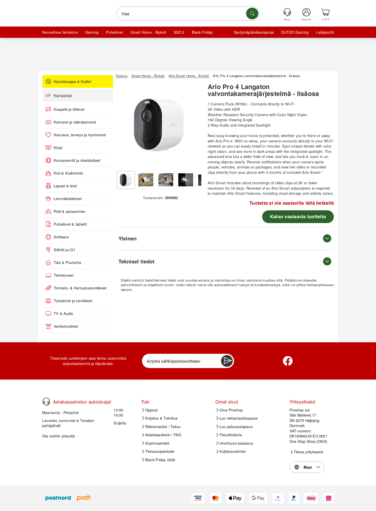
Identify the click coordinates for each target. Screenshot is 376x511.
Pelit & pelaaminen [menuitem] (69, 211)
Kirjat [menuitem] (58, 147)
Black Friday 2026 (160, 459)
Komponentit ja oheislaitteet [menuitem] (77, 160)
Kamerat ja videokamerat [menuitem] (75, 122)
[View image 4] (186, 180)
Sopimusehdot (157, 443)
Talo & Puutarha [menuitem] (67, 262)
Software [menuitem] (61, 236)
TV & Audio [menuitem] (63, 313)
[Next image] (194, 126)
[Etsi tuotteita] (252, 13)
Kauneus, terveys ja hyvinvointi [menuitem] (80, 134)
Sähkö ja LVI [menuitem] (64, 249)
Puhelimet (114, 32)
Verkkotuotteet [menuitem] (66, 326)
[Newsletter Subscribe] (227, 361)
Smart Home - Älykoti (148, 32)
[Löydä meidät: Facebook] (287, 361)
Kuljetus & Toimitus (161, 418)
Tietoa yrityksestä (308, 451)
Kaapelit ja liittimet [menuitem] (69, 109)
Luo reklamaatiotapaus (238, 418)
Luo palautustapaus (235, 426)
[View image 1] (126, 180)
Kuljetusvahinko (232, 451)
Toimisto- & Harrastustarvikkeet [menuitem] (80, 287)
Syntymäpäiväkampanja (254, 32)
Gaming (91, 32)
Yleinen (127, 238)
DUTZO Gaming (294, 32)
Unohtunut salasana (236, 443)
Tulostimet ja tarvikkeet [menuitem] (73, 300)
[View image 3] (166, 180)
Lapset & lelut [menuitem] (65, 185)
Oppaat (151, 409)
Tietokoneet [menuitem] (64, 275)
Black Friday (202, 32)
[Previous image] (123, 126)
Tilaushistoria (230, 434)
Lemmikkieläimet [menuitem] (68, 198)
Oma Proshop (231, 409)
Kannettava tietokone (60, 32)
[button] (158, 124)
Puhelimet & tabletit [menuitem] (70, 224)
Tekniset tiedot (136, 261)
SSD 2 (179, 32)
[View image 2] (146, 180)
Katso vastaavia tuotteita (298, 216)
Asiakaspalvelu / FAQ (163, 434)
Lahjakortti (325, 32)
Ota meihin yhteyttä (58, 436)
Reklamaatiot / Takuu (163, 426)
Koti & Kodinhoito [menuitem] (68, 173)
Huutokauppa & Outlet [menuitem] (72, 81)
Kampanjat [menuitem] (63, 95)
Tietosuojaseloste (160, 451)
